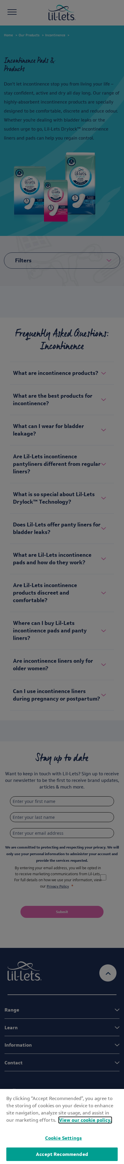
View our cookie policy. (85, 1120)
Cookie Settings (63, 1138)
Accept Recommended (62, 1154)
